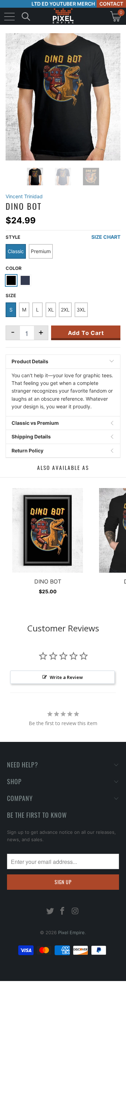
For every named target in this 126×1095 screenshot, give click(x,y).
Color (14, 268)
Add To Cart (86, 332)
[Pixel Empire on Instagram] (75, 911)
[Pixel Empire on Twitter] (50, 911)
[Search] (26, 16)
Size (11, 295)
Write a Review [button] (66, 677)
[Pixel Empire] (63, 16)
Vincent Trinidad (24, 196)
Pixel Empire (71, 932)
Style (13, 237)
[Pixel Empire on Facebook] (62, 911)
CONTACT (111, 4)
